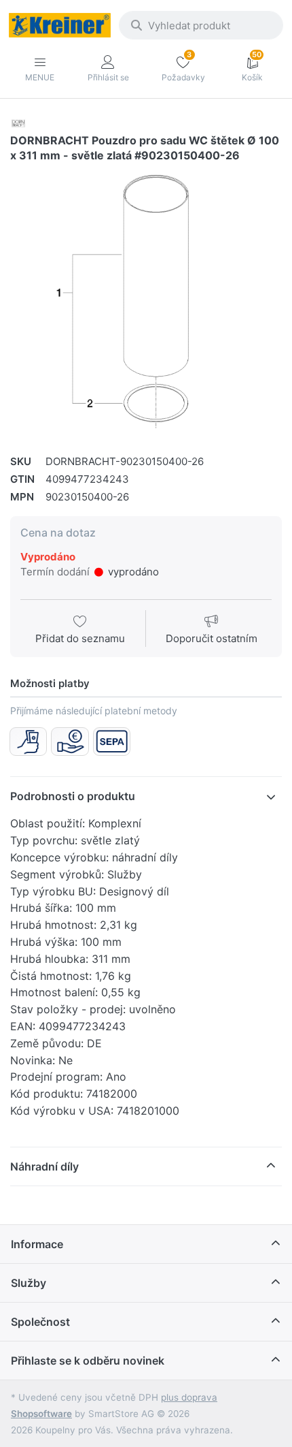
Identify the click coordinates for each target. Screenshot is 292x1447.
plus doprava (189, 1397)
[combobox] (201, 25)
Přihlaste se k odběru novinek (87, 1360)
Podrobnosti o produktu (72, 796)
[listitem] (146, 303)
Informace (37, 1244)
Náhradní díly (44, 1166)
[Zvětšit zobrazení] (146, 303)
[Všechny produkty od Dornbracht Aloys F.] (18, 122)
